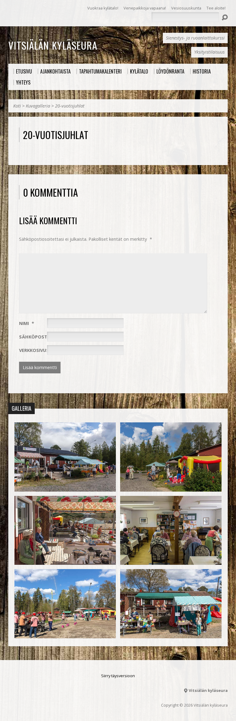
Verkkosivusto (37, 350)
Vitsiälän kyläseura (52, 45)
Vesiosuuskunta (186, 8)
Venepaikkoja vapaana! (145, 8)
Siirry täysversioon (118, 675)
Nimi (26, 323)
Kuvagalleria (38, 106)
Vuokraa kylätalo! (102, 8)
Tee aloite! (216, 8)
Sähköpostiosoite (45, 337)
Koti (17, 106)
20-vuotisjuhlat (70, 106)
